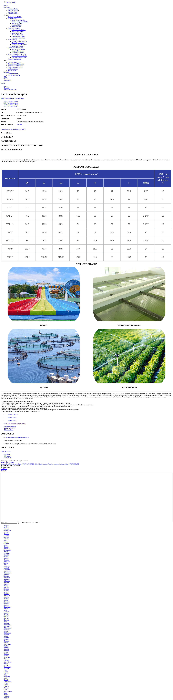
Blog (5, 77)
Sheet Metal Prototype (18, 46)
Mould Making (12, 18)
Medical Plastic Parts (17, 35)
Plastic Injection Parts (14, 28)
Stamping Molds (16, 26)
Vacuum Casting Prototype (19, 44)
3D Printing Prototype (18, 43)
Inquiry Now (4, 129)
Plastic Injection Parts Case (15, 65)
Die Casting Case (13, 69)
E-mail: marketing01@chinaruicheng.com (16, 437)
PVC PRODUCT (74, 464)
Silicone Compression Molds (20, 22)
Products (6, 72)
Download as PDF (20, 129)
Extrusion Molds (16, 25)
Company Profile (13, 9)
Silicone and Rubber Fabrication (17, 54)
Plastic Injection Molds (18, 20)
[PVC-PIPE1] (12, 420)
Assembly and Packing (14, 59)
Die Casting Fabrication (18, 49)
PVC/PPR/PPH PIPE (14, 75)
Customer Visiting (13, 13)
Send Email (4, 469)
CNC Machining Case (14, 62)
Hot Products (4, 462)
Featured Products (13, 73)
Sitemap (11, 462)
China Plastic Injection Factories (44, 464)
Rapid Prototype (12, 39)
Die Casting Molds (17, 23)
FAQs (6, 78)
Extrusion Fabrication (18, 52)
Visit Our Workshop (13, 10)
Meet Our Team (12, 12)
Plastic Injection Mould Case (16, 64)
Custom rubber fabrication (19, 57)
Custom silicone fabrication (19, 56)
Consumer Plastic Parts (18, 38)
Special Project (12, 70)
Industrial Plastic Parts (18, 31)
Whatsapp (3, 470)
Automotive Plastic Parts (18, 30)
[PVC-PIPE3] (12, 417)
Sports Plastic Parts (17, 33)
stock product (4, 464)
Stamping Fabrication (18, 51)
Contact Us (7, 80)
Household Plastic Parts (18, 36)
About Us (7, 7)
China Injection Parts (15, 464)
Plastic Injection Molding (15, 17)
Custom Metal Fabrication (15, 47)
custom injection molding (61, 464)
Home (6, 5)
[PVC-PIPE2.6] (12, 414)
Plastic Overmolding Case (15, 67)
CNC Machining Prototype (19, 41)
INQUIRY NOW (6, 451)
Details (19, 124)
